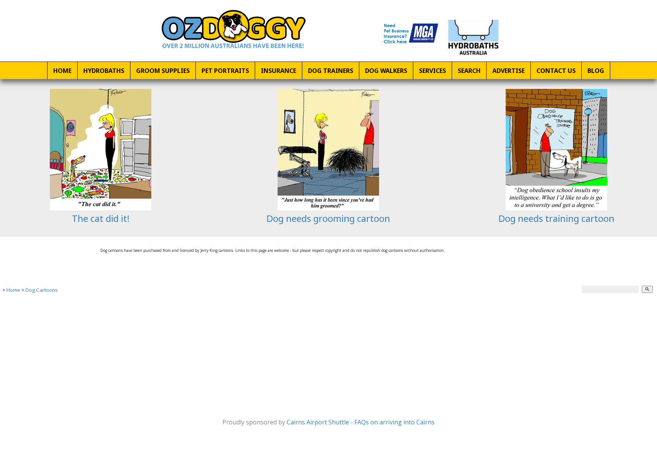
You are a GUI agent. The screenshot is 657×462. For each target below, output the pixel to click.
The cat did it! (101, 218)
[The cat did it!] (100, 208)
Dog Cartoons (41, 289)
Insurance (278, 70)
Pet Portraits (225, 70)
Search (469, 70)
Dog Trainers (330, 70)
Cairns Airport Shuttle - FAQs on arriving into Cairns (361, 422)
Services (432, 70)
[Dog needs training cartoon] (556, 208)
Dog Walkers (386, 70)
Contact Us (556, 70)
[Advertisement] (228, 354)
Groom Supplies (163, 70)
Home (62, 70)
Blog (595, 70)
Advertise (508, 70)
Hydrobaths (103, 70)
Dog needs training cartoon (556, 218)
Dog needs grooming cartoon (328, 218)
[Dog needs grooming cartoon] (328, 208)
